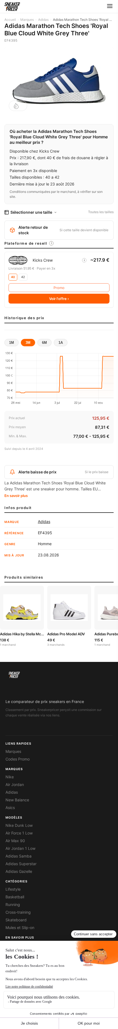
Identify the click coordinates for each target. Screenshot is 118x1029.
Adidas (43, 20)
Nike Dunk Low (19, 825)
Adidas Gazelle (18, 871)
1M (11, 343)
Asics (10, 808)
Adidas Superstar (20, 864)
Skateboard (16, 920)
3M (28, 343)
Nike (9, 777)
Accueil (10, 20)
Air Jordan (14, 785)
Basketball (14, 897)
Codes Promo (17, 759)
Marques (27, 20)
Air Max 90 (15, 841)
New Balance (17, 800)
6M (44, 343)
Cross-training (18, 912)
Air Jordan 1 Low (20, 848)
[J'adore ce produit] (18, 106)
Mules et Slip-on (19, 928)
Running (12, 905)
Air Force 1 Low (19, 833)
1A (60, 343)
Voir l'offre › (59, 298)
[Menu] (110, 6)
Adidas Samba (18, 856)
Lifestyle (13, 889)
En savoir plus (16, 495)
